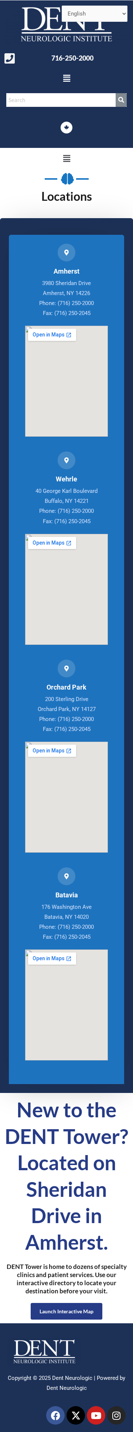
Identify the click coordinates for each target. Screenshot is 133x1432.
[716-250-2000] (10, 58)
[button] (66, 79)
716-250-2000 (72, 58)
